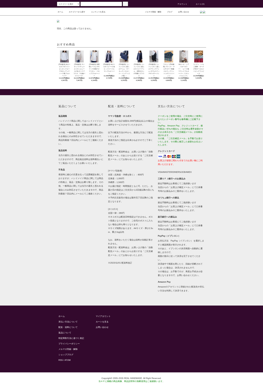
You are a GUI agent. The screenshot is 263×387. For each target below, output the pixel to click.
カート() (200, 4)
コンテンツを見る (98, 12)
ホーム (60, 12)
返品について (64, 332)
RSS (60, 360)
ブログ (169, 12)
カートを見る (102, 321)
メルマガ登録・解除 (153, 12)
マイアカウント (103, 316)
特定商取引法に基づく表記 (71, 338)
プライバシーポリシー (69, 343)
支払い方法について (68, 321)
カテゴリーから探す (77, 12)
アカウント (182, 4)
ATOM (68, 360)
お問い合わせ (183, 12)
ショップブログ (65, 354)
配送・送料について (68, 327)
